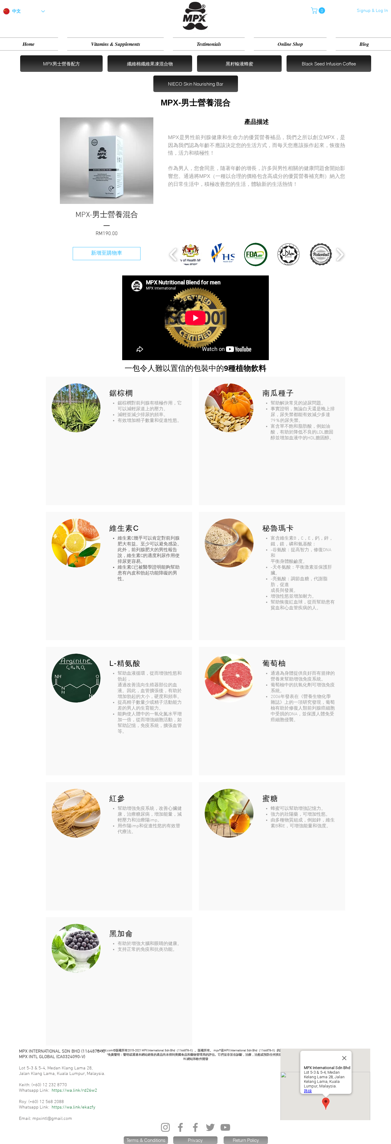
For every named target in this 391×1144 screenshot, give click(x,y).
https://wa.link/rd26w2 (74, 1090)
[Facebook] (180, 1127)
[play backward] (173, 254)
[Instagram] (165, 1127)
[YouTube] (225, 1127)
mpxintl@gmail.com (52, 1118)
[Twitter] (210, 1127)
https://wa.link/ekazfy (73, 1107)
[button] (319, 10)
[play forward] (340, 254)
